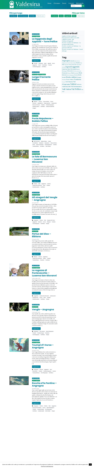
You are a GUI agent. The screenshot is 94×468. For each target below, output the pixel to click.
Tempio (79, 77)
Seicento (64, 75)
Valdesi (47, 299)
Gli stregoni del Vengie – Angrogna (44, 198)
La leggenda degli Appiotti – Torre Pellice (44, 40)
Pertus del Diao (54, 143)
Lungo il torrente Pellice (41, 78)
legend (68, 67)
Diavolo (40, 256)
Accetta (35, 63)
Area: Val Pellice (36, 34)
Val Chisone (13, 16)
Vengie (47, 223)
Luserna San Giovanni (37, 185)
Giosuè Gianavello (72, 64)
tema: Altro (35, 74)
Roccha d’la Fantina (37, 407)
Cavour (40, 101)
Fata (81, 62)
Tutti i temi (81, 16)
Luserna (49, 183)
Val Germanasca (23, 16)
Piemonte (65, 73)
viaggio (34, 108)
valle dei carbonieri (50, 106)
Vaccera (63, 81)
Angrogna (41, 63)
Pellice (44, 258)
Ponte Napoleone (48, 144)
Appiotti (49, 63)
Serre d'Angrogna (49, 331)
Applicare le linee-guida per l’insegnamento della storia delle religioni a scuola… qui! (70, 37)
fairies (71, 62)
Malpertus (41, 143)
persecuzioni (53, 295)
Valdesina (79, 84)
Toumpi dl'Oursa (36, 372)
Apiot (45, 63)
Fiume (51, 101)
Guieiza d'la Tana (51, 220)
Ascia (53, 63)
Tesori (39, 65)
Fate (39, 183)
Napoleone (47, 143)
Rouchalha (35, 371)
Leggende (67, 16)
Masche (40, 221)
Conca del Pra (46, 101)
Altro (74, 16)
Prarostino (76, 73)
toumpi (54, 371)
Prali (72, 73)
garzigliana (40, 103)
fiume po (34, 103)
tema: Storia (35, 115)
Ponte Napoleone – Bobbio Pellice (42, 120)
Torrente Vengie (40, 333)
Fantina (41, 406)
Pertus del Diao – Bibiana (41, 235)
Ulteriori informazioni (47, 466)
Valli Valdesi (48, 146)
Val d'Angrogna (36, 223)
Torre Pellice (44, 65)
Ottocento (70, 71)
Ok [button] (90, 464)
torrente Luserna (36, 106)
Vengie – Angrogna (43, 309)
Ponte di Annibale (39, 144)
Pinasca (69, 73)
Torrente (50, 65)
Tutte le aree (40, 16)
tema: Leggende (36, 36)
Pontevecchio (35, 297)
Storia (61, 16)
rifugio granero (47, 103)
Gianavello (66, 64)
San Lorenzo (42, 331)
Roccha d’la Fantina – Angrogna (44, 384)
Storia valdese (71, 77)
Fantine (35, 183)
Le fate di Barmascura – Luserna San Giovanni (44, 159)
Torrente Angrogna (36, 66)
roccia (44, 221)
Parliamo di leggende (67, 41)
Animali (41, 369)
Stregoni (49, 221)
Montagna (64, 71)
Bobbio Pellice (44, 141)
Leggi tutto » (36, 60)
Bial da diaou (37, 141)
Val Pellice (32, 16)
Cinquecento (64, 62)
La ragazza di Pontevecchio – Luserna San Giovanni (44, 273)
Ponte (34, 144)
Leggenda (35, 65)
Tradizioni (54, 16)
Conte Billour (35, 143)
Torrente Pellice (36, 146)
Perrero (74, 71)
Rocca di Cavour (36, 104)
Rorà (44, 185)
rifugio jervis (54, 103)
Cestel (49, 141)
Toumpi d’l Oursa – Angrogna (43, 346)
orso (51, 369)
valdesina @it (41, 411)
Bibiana (35, 101)
